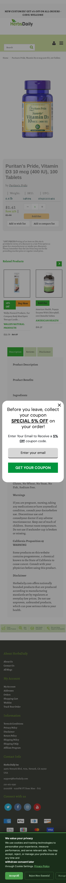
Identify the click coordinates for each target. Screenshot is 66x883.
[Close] (59, 405)
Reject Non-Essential (39, 875)
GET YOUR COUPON (33, 467)
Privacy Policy (42, 866)
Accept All (14, 875)
